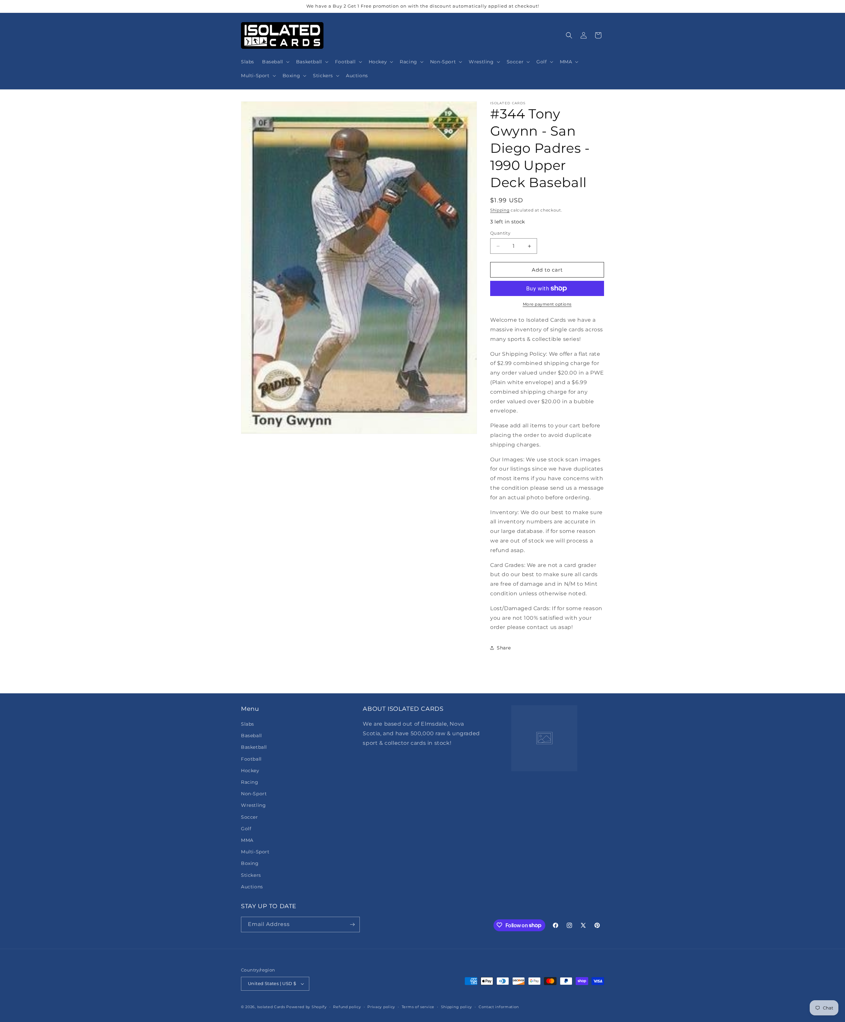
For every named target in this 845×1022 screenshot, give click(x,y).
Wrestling (253, 805)
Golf (246, 829)
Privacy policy (381, 1006)
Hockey (250, 771)
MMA (247, 840)
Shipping (500, 210)
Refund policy (347, 1006)
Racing (249, 782)
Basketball (254, 747)
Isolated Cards (272, 1007)
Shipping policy (456, 1006)
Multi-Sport (255, 852)
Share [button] (504, 648)
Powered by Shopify (306, 1007)
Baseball (251, 736)
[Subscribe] (352, 924)
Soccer (249, 817)
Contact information (499, 1006)
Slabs (247, 724)
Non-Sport (254, 794)
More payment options (547, 304)
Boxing (250, 863)
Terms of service (418, 1006)
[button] (275, 62)
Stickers (251, 875)
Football (251, 759)
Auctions (252, 887)
